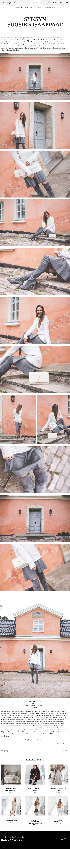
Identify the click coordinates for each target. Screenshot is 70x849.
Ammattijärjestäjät (58, 789)
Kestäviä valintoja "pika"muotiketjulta (34, 822)
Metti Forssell (65, 744)
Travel (39, 7)
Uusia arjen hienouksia (58, 820)
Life (25, 7)
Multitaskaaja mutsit (34, 789)
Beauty (32, 7)
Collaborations (50, 7)
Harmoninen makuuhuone (10, 789)
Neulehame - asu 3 (10, 820)
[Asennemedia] (56, 2)
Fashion (17, 7)
